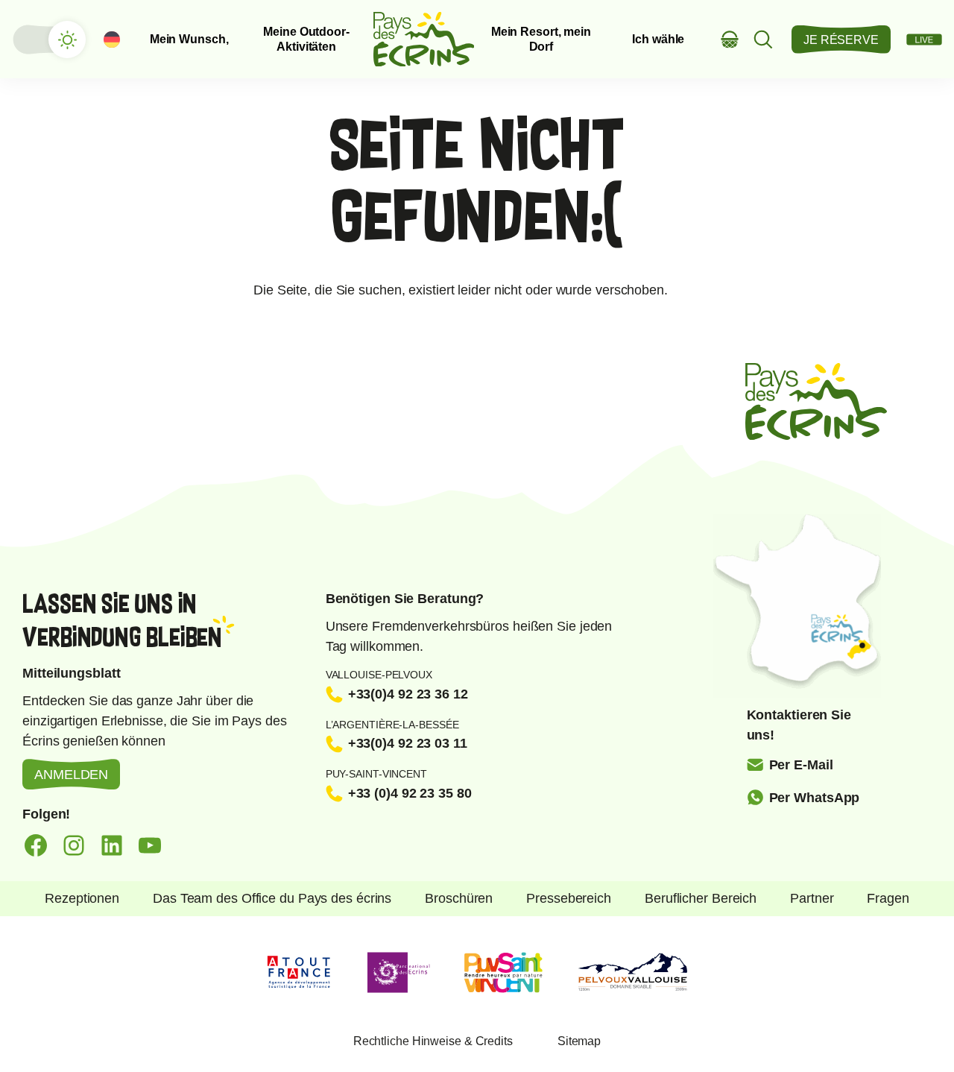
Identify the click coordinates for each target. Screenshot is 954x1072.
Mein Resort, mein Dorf (541, 38)
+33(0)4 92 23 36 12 (408, 694)
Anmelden (71, 774)
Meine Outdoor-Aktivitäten (306, 38)
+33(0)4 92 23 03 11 (407, 743)
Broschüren (459, 898)
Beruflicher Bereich (700, 898)
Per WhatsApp (814, 797)
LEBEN (924, 39)
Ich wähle (658, 39)
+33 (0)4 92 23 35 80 (410, 793)
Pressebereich (568, 898)
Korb (730, 39)
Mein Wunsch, (189, 39)
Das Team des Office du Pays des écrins (272, 898)
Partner (811, 898)
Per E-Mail (801, 764)
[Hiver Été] (48, 39)
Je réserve (841, 40)
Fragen (888, 898)
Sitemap (579, 1041)
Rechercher (764, 39)
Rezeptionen (82, 898)
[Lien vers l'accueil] (424, 39)
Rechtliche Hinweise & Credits (433, 1041)
